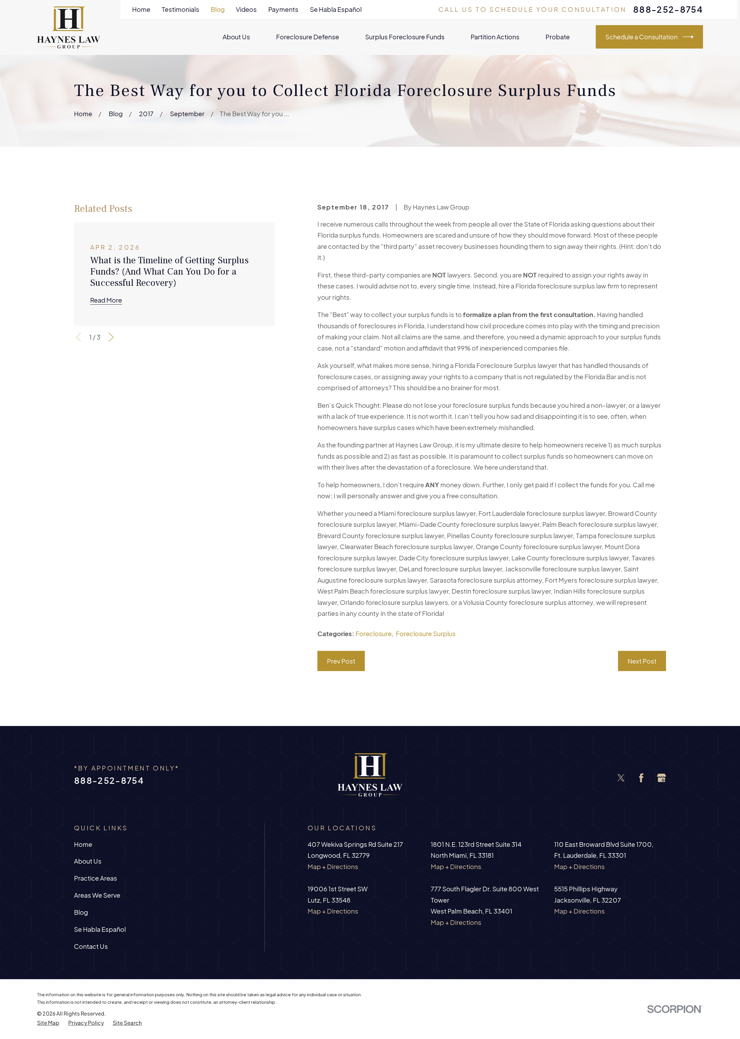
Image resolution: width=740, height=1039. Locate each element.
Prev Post (341, 661)
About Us (87, 861)
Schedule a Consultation (641, 37)
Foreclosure (374, 633)
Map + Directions (333, 866)
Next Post (642, 661)
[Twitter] (621, 777)
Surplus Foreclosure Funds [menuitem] (405, 37)
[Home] (68, 27)
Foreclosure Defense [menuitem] (307, 37)
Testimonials (180, 9)
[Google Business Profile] (661, 777)
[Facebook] (641, 777)
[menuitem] (48, 1022)
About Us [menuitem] (236, 37)
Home (141, 9)
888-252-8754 (668, 9)
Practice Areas (95, 878)
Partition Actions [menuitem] (495, 37)
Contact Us (91, 946)
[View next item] (111, 337)
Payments (283, 9)
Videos (246, 9)
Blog (218, 9)
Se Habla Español (336, 9)
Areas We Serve (97, 895)
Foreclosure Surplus (426, 633)
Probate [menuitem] (557, 37)
